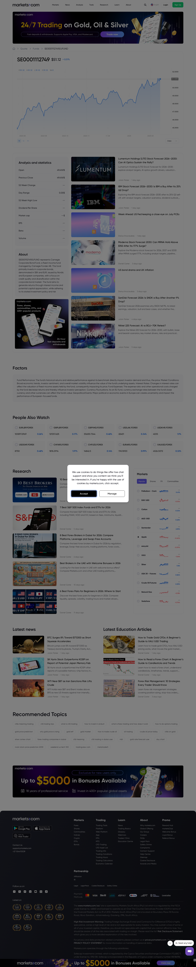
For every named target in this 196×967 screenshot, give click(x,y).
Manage (112, 493)
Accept (84, 493)
